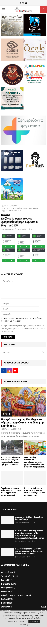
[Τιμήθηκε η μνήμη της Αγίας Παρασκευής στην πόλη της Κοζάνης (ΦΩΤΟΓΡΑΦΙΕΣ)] (12, 478)
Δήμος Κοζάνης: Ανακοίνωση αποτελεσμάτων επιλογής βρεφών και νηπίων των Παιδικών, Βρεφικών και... (34, 462)
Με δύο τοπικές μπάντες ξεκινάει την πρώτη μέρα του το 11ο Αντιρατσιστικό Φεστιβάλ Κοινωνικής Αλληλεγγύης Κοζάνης (29, 534)
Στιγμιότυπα (6, 607)
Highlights (5, 215)
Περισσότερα (24, 625)
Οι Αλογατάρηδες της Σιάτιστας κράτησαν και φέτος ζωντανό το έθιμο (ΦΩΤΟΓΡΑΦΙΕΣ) (29, 551)
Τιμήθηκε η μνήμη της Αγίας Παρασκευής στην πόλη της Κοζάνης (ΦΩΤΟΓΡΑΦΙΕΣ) (11, 491)
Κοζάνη (4, 572)
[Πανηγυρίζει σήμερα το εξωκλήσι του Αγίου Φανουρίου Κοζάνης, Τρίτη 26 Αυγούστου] (12, 447)
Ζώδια (4, 599)
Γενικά (4, 580)
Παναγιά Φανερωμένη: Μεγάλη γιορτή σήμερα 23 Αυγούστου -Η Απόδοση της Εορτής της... (22, 422)
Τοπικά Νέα (6, 576)
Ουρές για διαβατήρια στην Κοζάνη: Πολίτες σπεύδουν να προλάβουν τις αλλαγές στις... (34, 491)
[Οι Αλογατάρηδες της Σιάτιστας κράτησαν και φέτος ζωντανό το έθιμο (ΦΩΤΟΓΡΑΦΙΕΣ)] (7, 552)
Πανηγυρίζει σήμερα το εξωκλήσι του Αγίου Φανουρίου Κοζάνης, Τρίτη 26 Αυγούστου (10, 461)
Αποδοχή (34, 621)
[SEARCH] (43, 352)
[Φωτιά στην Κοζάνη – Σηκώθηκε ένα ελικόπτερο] (7, 520)
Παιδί (3, 603)
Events (4, 591)
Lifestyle (5, 588)
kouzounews (9, 229)
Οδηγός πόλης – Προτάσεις (13, 595)
